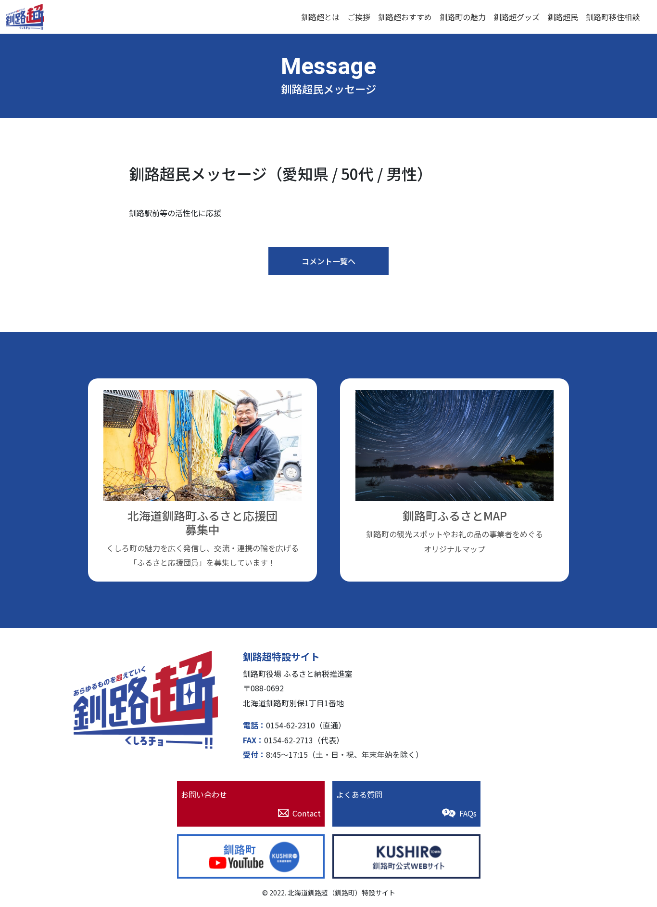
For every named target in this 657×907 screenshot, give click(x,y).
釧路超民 (562, 17)
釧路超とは (320, 17)
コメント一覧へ (328, 261)
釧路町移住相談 (613, 17)
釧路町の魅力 (463, 17)
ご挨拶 (358, 17)
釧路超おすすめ (405, 17)
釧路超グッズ (516, 17)
